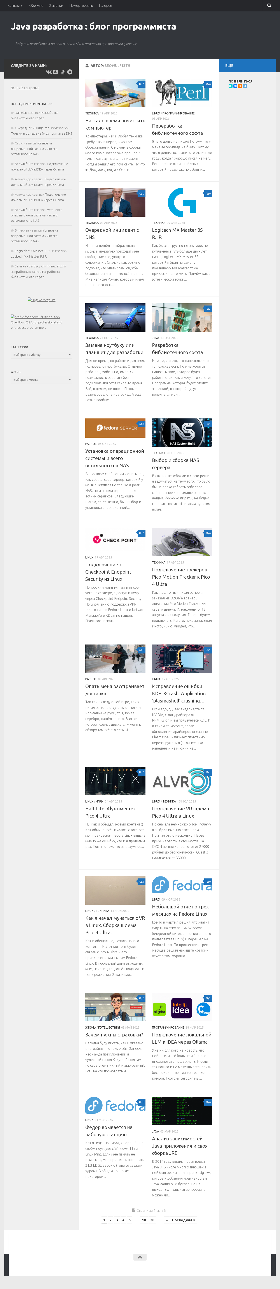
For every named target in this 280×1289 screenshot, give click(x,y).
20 (152, 1220)
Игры (99, 801)
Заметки (56, 5)
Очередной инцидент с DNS (35, 128)
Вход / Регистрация (25, 88)
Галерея (105, 5)
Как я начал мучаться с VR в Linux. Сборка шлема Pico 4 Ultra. (115, 925)
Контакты (15, 5)
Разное (91, 444)
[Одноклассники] (240, 86)
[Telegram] (245, 86)
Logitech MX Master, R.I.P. (29, 256)
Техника (92, 113)
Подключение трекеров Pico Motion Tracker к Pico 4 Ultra (181, 577)
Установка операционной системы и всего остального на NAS (114, 458)
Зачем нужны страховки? (114, 1034)
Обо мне (36, 5)
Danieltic (21, 112)
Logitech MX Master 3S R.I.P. (34, 251)
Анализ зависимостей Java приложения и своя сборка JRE (180, 1146)
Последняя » (183, 1220)
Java (155, 338)
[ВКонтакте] (235, 86)
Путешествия (109, 1027)
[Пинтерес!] (55, 72)
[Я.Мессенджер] (231, 86)
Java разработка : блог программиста (93, 26)
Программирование (179, 113)
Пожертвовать (81, 5)
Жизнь (90, 1027)
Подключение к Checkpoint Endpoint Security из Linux (108, 572)
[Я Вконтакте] (48, 72)
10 (144, 1220)
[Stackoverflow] (62, 72)
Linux (156, 113)
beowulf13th (24, 164)
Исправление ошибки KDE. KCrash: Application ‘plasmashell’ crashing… (179, 693)
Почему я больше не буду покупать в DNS (41, 133)
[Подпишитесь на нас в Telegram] (69, 72)
